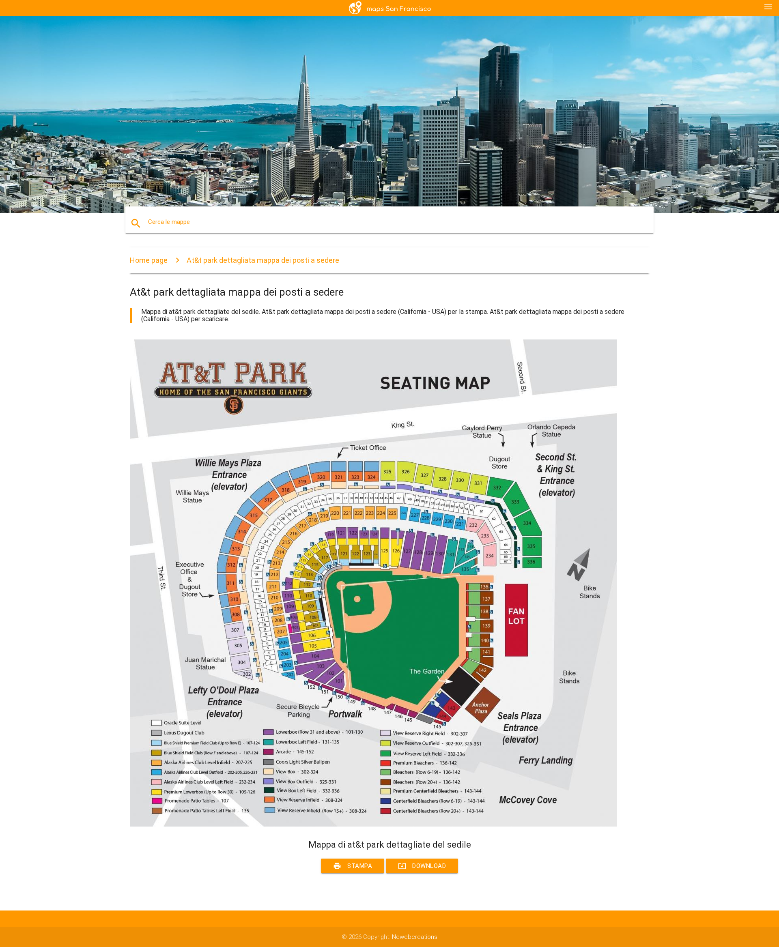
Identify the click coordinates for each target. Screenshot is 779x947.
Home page (149, 260)
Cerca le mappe (169, 221)
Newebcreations (414, 937)
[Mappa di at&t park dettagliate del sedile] (373, 824)
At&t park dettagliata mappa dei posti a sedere (263, 260)
